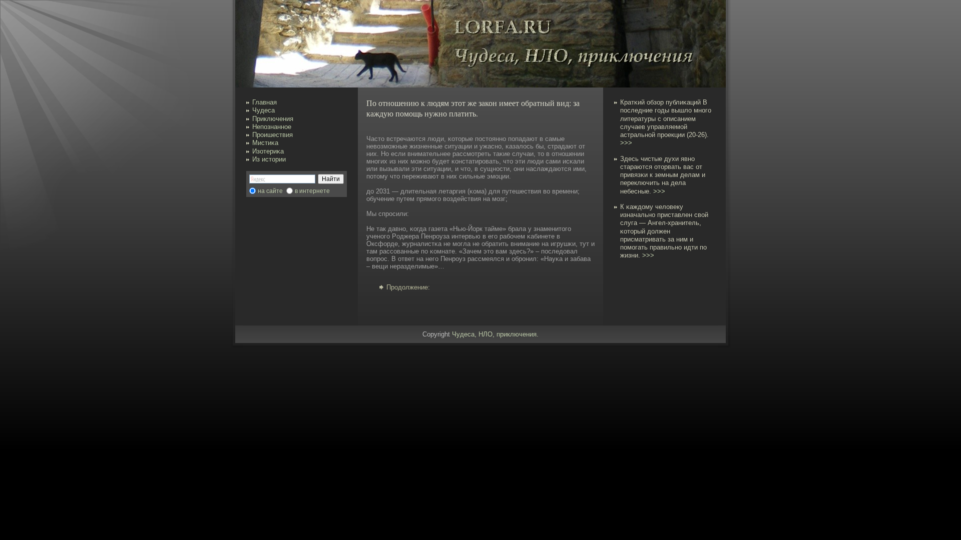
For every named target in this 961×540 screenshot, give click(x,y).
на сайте (270, 191)
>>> (626, 142)
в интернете (312, 191)
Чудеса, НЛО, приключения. (495, 334)
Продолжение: (408, 287)
